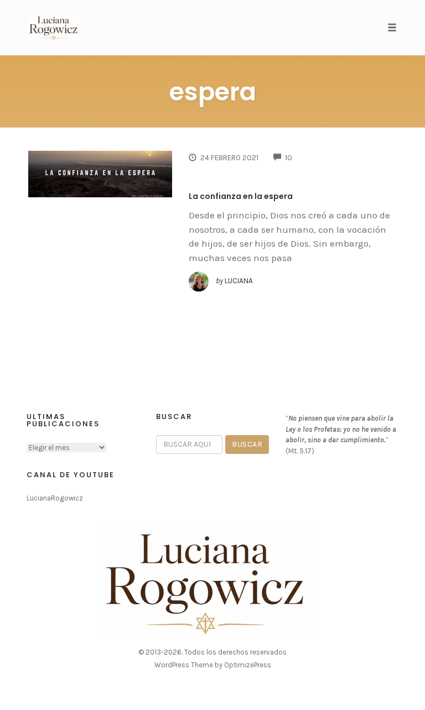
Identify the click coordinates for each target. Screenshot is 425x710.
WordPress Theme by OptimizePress (212, 665)
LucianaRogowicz (55, 498)
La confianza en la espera (241, 196)
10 (288, 158)
